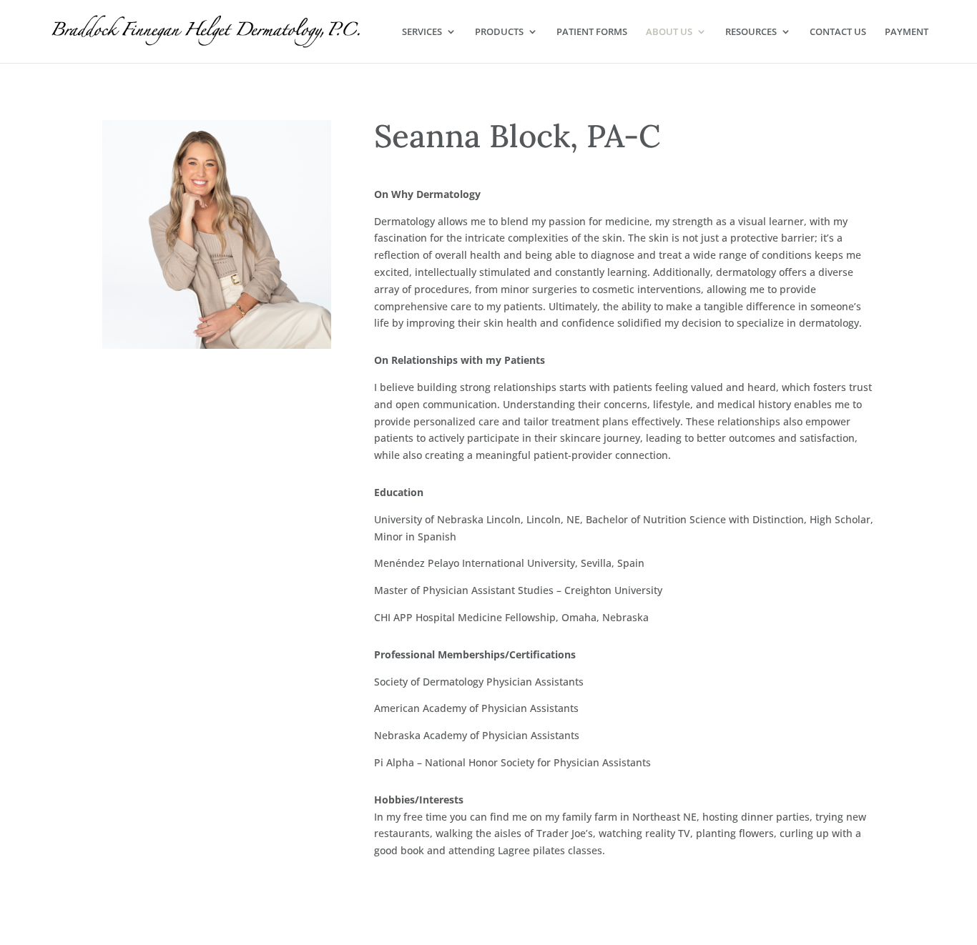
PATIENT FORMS (591, 32)
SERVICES (422, 32)
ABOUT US (669, 32)
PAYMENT (906, 32)
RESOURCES (751, 32)
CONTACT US (838, 32)
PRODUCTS (499, 32)
